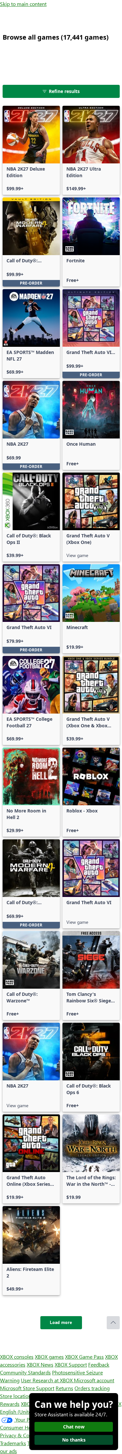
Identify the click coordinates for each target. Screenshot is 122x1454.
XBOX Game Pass (84, 1356)
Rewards (10, 1403)
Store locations (17, 1395)
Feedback (98, 1364)
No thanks (74, 1440)
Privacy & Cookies (20, 1435)
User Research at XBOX (47, 1380)
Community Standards (25, 1372)
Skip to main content (23, 3)
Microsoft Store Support (27, 1388)
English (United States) (25, 1411)
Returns (64, 1388)
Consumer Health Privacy (28, 1427)
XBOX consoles (17, 1356)
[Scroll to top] (113, 1322)
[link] (31, 150)
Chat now (74, 1427)
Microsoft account (94, 1380)
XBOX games (49, 1356)
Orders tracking (92, 1388)
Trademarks (13, 1443)
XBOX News (40, 1364)
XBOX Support (71, 1364)
